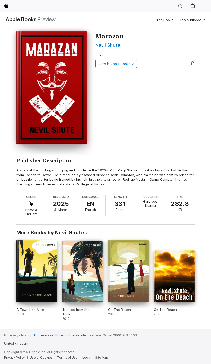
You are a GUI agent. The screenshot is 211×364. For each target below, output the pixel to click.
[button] (180, 6)
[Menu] (205, 6)
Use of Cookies (41, 357)
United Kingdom (16, 343)
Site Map (101, 357)
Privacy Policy (14, 357)
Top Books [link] (164, 20)
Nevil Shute (107, 45)
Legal (86, 357)
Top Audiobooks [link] (192, 20)
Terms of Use (67, 357)
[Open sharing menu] (193, 63)
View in (114, 64)
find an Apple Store (48, 335)
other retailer (77, 335)
